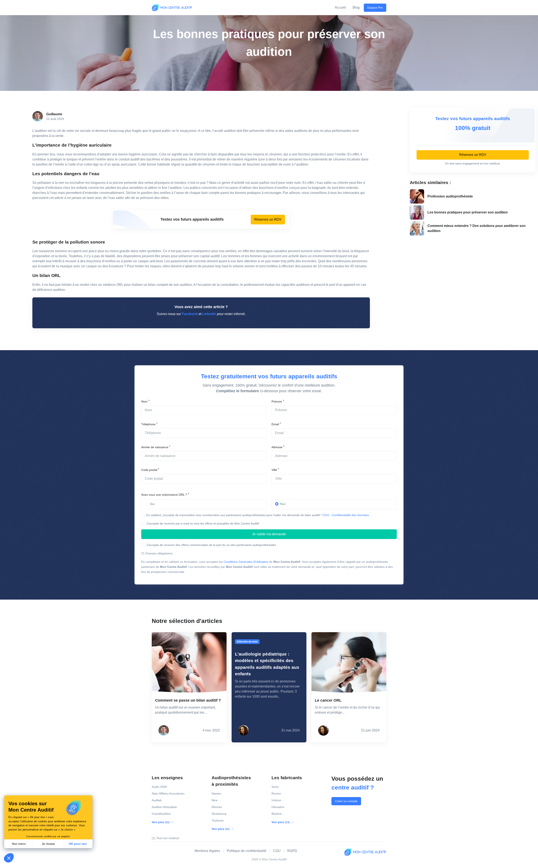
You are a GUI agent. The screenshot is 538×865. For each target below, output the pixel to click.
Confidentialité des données (350, 515)
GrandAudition (161, 813)
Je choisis (48, 843)
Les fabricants (287, 777)
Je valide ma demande (269, 534)
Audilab (157, 800)
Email (275, 424)
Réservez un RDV (267, 219)
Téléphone (148, 424)
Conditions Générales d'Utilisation (246, 561)
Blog (356, 7)
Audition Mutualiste (164, 807)
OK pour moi (78, 843)
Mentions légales (207, 851)
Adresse (277, 447)
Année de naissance (154, 447)
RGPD (292, 851)
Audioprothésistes (231, 781)
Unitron (276, 800)
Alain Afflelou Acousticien (168, 793)
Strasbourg (219, 813)
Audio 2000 (159, 786)
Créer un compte (346, 801)
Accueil (340, 7)
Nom (144, 401)
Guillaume (54, 114)
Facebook (190, 314)
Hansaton (278, 807)
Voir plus (161, 822)
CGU (326, 515)
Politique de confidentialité (246, 851)
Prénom (277, 401)
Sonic (275, 786)
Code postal (149, 470)
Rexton (276, 793)
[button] (9, 858)
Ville (274, 470)
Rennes (217, 807)
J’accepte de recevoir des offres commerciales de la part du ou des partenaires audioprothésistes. (211, 545)
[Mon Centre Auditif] (172, 7)
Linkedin (209, 314)
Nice (215, 800)
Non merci (19, 843)
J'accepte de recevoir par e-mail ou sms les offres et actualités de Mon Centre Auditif (202, 523)
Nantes (216, 793)
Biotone (277, 813)
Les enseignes (167, 777)
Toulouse (218, 820)
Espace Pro (375, 7)
